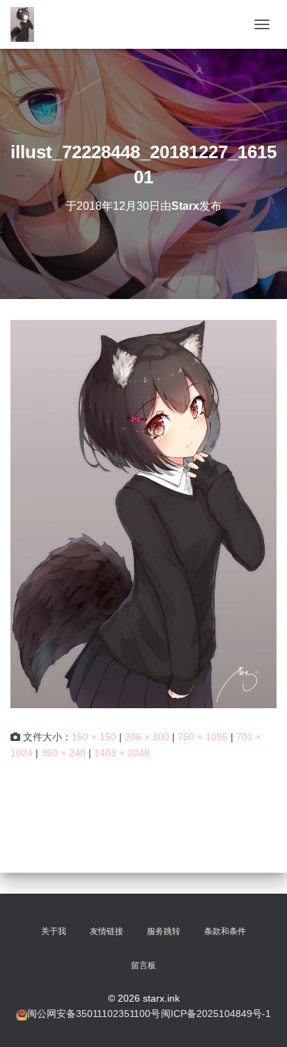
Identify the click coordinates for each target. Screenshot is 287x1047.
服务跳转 (163, 931)
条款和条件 (225, 931)
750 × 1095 (203, 736)
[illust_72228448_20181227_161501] (143, 513)
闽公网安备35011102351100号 (93, 1013)
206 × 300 (147, 736)
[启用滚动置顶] (259, 1019)
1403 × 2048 (122, 752)
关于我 (53, 931)
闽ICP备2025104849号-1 (216, 1013)
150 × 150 (94, 736)
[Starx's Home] (27, 24)
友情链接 (106, 931)
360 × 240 (63, 752)
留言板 (143, 965)
